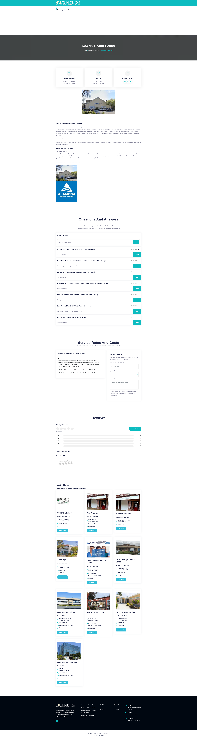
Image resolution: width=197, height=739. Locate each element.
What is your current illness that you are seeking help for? (76, 249)
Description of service (116, 379)
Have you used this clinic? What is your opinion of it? (74, 306)
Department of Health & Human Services (87, 716)
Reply (137, 254)
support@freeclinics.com (67, 10)
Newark (97, 50)
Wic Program (92, 513)
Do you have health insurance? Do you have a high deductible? (77, 272)
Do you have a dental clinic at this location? (71, 317)
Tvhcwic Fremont (124, 514)
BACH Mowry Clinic (66, 612)
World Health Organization (88, 707)
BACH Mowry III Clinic (67, 662)
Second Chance (64, 513)
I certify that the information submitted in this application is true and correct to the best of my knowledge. (124, 393)
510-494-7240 (97, 83)
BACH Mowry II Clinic (125, 612)
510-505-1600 (98, 81)
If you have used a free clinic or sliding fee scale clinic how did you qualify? (81, 261)
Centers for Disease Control (88, 705)
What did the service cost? (117, 363)
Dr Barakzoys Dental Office (125, 560)
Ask (136, 242)
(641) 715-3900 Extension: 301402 (81, 8)
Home (85, 50)
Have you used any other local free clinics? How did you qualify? (78, 294)
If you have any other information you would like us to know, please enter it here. (83, 283)
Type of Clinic (113, 371)
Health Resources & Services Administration (88, 711)
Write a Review (135, 429)
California (91, 50)
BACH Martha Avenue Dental (96, 561)
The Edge (61, 559)
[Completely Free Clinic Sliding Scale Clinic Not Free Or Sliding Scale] (124, 374)
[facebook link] (57, 721)
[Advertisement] (98, 23)
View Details (62, 530)
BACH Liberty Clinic (96, 612)
